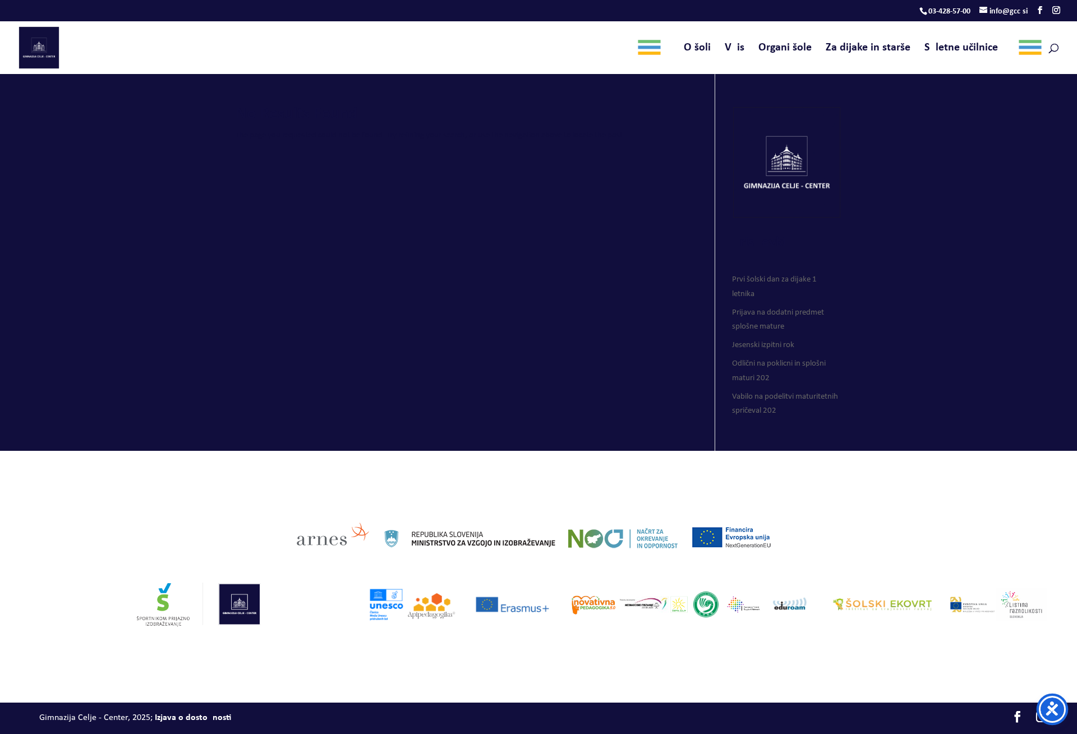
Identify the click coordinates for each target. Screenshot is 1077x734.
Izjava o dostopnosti (193, 717)
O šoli (686, 48)
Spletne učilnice (968, 48)
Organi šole (785, 48)
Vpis (734, 48)
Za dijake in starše (868, 48)
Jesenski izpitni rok (763, 345)
